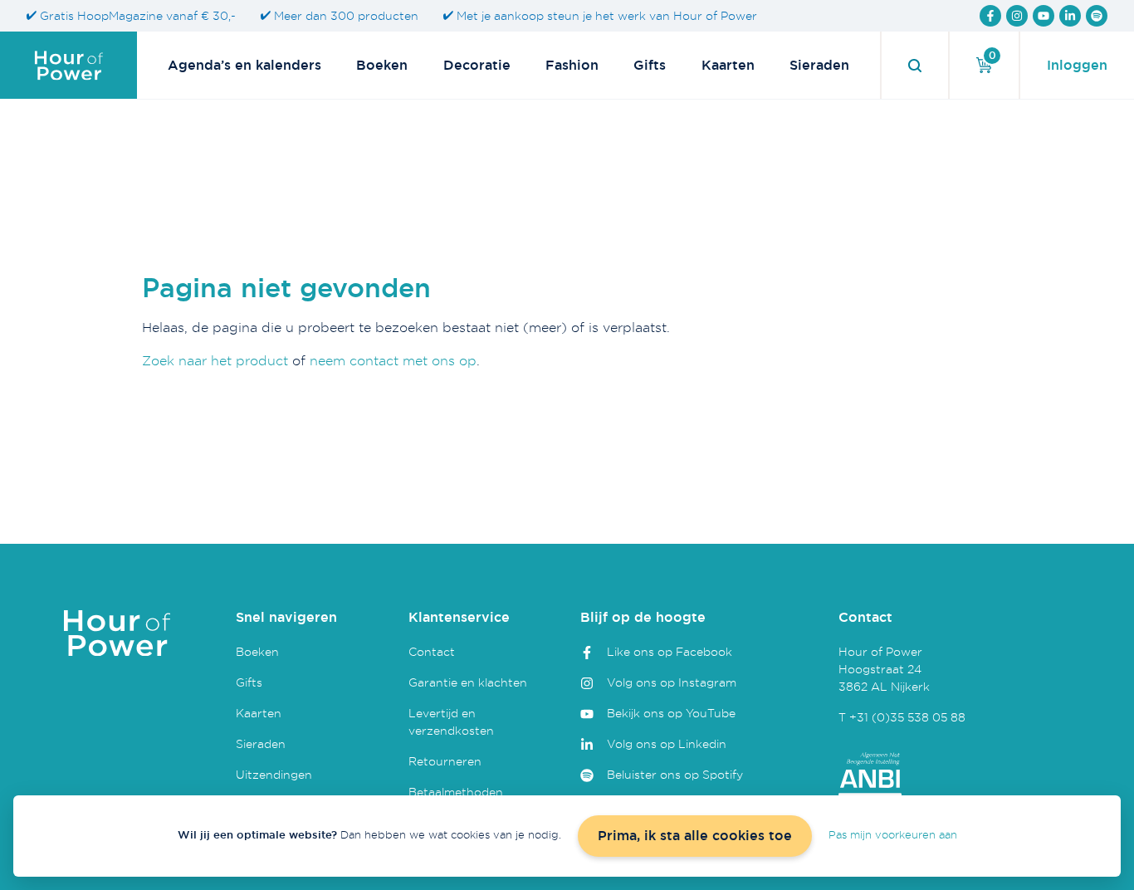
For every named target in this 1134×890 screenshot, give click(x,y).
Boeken (382, 65)
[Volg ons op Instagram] (1017, 16)
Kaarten (728, 65)
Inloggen (1077, 65)
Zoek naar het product (215, 360)
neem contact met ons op (393, 360)
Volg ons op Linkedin (666, 743)
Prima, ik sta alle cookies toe (695, 835)
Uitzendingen (274, 774)
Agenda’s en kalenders (244, 65)
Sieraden (819, 65)
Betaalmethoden (455, 792)
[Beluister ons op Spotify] (1096, 16)
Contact (431, 651)
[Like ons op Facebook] (990, 16)
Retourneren (444, 761)
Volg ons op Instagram (671, 682)
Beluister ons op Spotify (675, 774)
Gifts (649, 65)
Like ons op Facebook (669, 651)
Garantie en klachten (467, 682)
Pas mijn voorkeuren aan (893, 834)
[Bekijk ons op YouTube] (1043, 16)
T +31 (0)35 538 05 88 (901, 717)
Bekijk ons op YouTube (671, 713)
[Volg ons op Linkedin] (1070, 16)
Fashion (572, 65)
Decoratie (477, 65)
